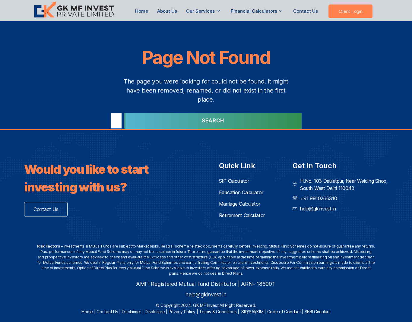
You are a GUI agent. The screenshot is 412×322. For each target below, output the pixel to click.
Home (141, 11)
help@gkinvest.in (206, 294)
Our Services (200, 11)
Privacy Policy (182, 311)
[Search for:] (115, 122)
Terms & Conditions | (220, 311)
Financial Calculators (254, 11)
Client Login (351, 11)
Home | (89, 311)
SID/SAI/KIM (252, 311)
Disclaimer (131, 311)
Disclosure (155, 311)
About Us (167, 11)
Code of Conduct (284, 311)
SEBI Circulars (318, 311)
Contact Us (305, 11)
